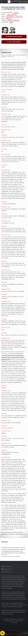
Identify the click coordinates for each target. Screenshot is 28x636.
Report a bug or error (8, 569)
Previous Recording (15, 36)
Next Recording (15, 42)
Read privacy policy (7, 566)
